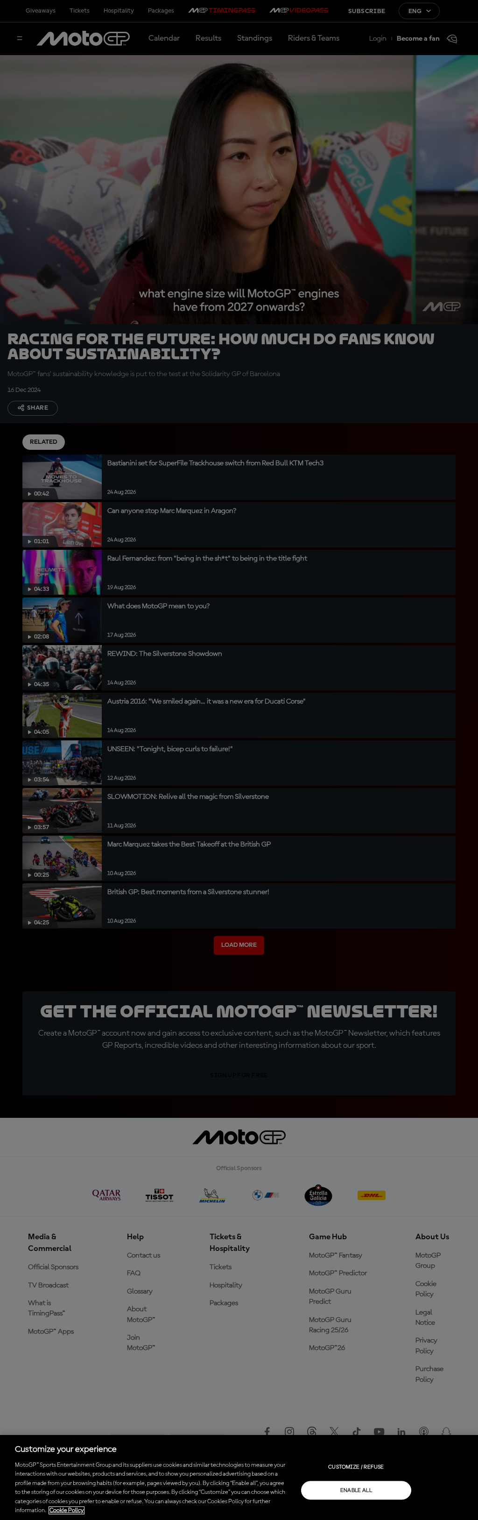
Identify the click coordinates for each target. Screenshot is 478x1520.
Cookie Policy (66, 1510)
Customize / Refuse (356, 1467)
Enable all (356, 1490)
